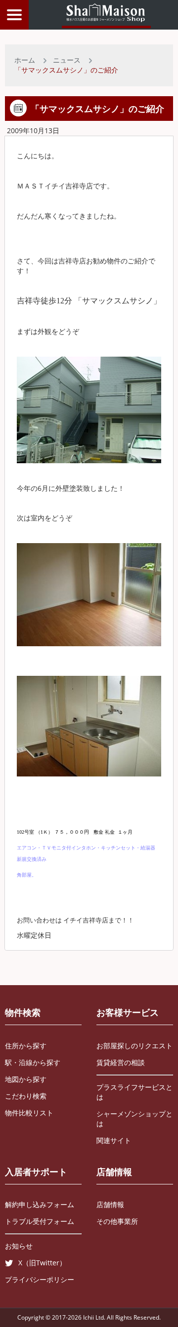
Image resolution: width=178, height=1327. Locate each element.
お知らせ (19, 1246)
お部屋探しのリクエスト (134, 1045)
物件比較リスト (29, 1112)
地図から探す (25, 1079)
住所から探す (25, 1045)
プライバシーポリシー (39, 1279)
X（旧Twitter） (42, 1262)
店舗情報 (114, 1172)
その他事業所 (117, 1221)
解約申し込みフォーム (39, 1204)
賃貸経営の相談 (120, 1062)
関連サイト (113, 1140)
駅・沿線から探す (32, 1062)
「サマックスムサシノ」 (117, 300)
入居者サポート (36, 1172)
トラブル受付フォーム (39, 1221)
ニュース (67, 60)
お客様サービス (127, 1012)
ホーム (24, 60)
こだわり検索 (25, 1096)
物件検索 (23, 1012)
